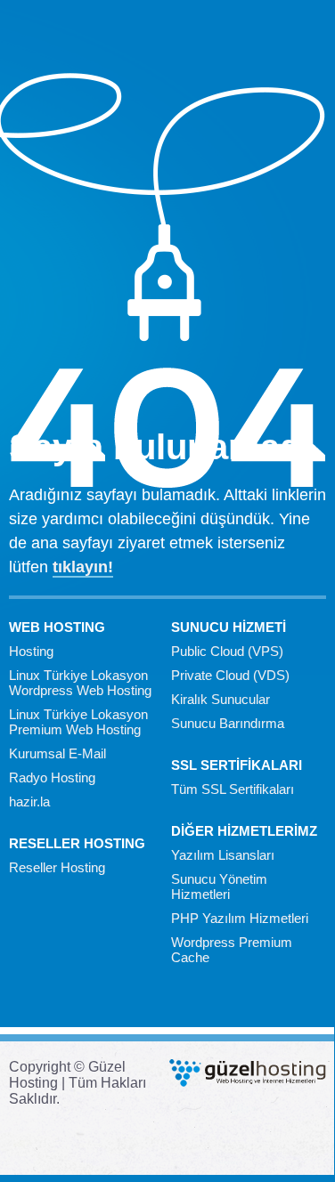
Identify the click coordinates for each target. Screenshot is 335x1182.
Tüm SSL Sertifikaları (232, 789)
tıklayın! (83, 567)
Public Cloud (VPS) (227, 651)
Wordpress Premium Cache (231, 950)
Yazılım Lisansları (222, 854)
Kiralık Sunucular (220, 699)
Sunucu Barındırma (227, 723)
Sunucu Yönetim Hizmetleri (219, 886)
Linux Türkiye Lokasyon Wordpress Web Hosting (80, 683)
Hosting (31, 651)
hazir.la (29, 801)
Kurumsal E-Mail (57, 753)
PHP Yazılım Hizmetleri (239, 918)
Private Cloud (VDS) (230, 675)
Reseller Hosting (57, 867)
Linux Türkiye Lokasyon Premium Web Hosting (78, 722)
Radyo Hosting (52, 777)
